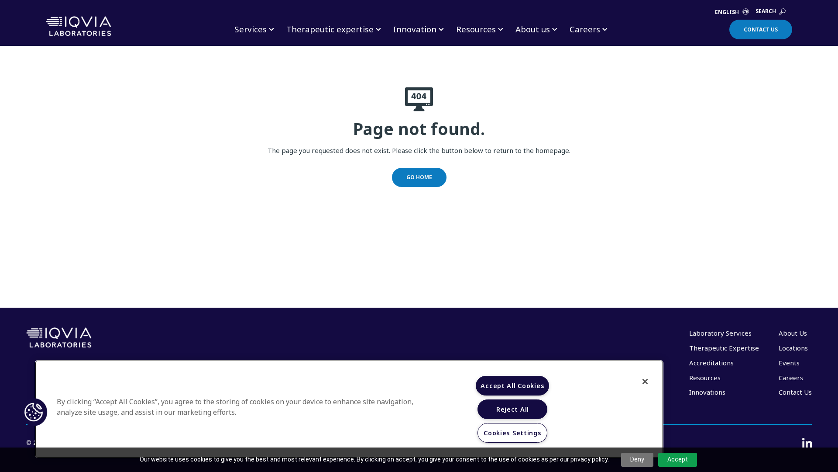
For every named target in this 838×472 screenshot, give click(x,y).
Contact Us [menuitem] (795, 392)
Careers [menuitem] (791, 377)
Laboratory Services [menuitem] (720, 333)
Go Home (419, 177)
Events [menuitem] (789, 362)
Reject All (512, 409)
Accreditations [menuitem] (711, 362)
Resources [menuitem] (705, 377)
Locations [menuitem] (793, 348)
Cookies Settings (513, 433)
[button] (34, 412)
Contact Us (761, 29)
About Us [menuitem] (793, 333)
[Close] (645, 381)
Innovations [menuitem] (707, 392)
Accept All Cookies (512, 386)
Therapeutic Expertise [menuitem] (724, 348)
